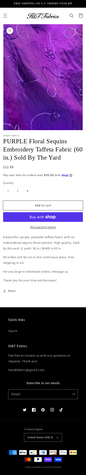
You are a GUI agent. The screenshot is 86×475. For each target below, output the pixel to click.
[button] (5, 15)
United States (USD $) (40, 437)
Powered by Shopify (52, 467)
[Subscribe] (73, 394)
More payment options (43, 227)
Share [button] (12, 291)
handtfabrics (37, 467)
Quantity (8, 183)
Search (13, 331)
